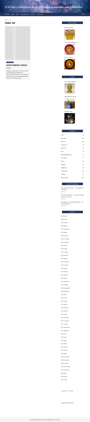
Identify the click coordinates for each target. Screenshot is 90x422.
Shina (9, 68)
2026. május (64, 219)
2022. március (64, 307)
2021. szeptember (65, 327)
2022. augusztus (65, 291)
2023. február (64, 275)
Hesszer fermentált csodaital (16, 65)
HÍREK (12, 14)
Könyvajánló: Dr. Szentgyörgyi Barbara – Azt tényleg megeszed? (72, 203)
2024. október (64, 242)
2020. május (64, 379)
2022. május (64, 301)
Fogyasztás (64, 145)
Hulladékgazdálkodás (66, 154)
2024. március (64, 252)
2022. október (64, 285)
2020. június (64, 376)
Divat (62, 135)
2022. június (64, 298)
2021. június (64, 337)
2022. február (64, 311)
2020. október (64, 363)
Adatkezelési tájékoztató (67, 403)
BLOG (17, 14)
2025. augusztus (65, 229)
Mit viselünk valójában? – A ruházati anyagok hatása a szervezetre (72, 196)
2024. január (64, 258)
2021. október (64, 324)
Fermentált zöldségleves (70, 42)
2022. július (64, 294)
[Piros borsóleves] (69, 64)
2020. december (65, 357)
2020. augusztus (65, 370)
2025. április (64, 232)
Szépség (63, 164)
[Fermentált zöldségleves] (69, 49)
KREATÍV (33, 14)
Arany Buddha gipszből (70, 81)
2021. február (64, 350)
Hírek (62, 151)
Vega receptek (10, 62)
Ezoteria (63, 141)
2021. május (64, 340)
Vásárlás (63, 174)
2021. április (64, 343)
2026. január (64, 226)
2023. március (64, 271)
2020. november (65, 360)
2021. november (65, 321)
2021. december (65, 317)
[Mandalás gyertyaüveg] (69, 103)
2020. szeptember (65, 366)
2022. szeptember (65, 288)
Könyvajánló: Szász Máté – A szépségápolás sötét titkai (72, 188)
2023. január (64, 278)
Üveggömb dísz (68, 111)
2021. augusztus (65, 330)
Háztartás (63, 148)
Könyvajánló (64, 158)
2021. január (64, 353)
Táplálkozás (64, 167)
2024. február (64, 255)
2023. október (64, 265)
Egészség (63, 138)
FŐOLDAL (7, 14)
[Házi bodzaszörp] (69, 34)
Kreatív (62, 161)
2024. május (64, 249)
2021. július (63, 334)
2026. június (64, 216)
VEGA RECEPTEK (24, 14)
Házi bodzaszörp (68, 27)
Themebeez (57, 419)
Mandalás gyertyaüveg (70, 96)
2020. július (64, 373)
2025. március (64, 235)
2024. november (65, 239)
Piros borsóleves (68, 57)
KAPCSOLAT (40, 14)
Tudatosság (64, 171)
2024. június (64, 245)
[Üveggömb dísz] (69, 118)
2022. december (65, 281)
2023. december (65, 262)
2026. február (64, 222)
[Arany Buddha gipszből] (69, 88)
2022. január (64, 314)
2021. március (64, 347)
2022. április (64, 304)
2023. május (64, 268)
